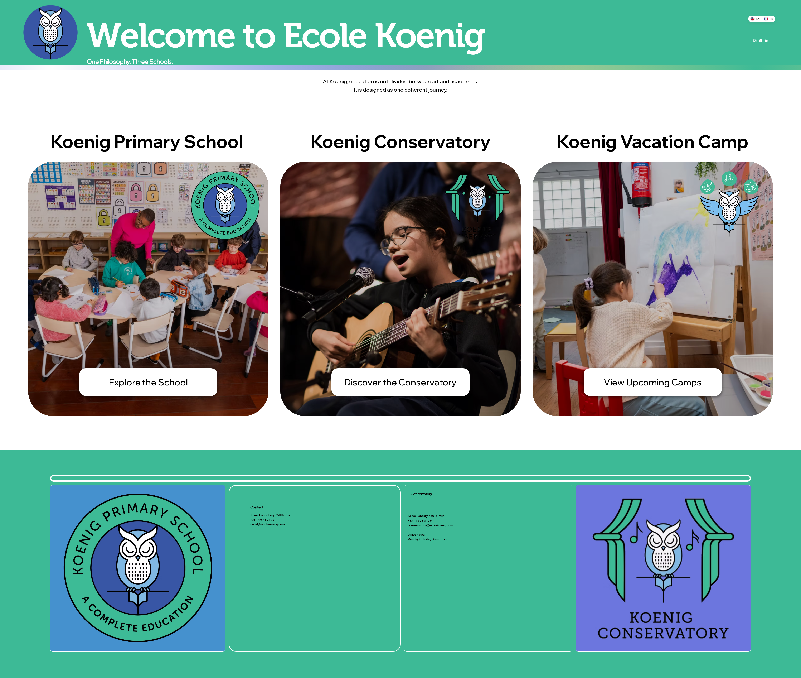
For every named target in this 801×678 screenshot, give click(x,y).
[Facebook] (761, 41)
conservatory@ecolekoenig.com (430, 525)
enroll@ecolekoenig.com (267, 524)
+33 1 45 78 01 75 (262, 519)
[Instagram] (755, 41)
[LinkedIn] (766, 41)
